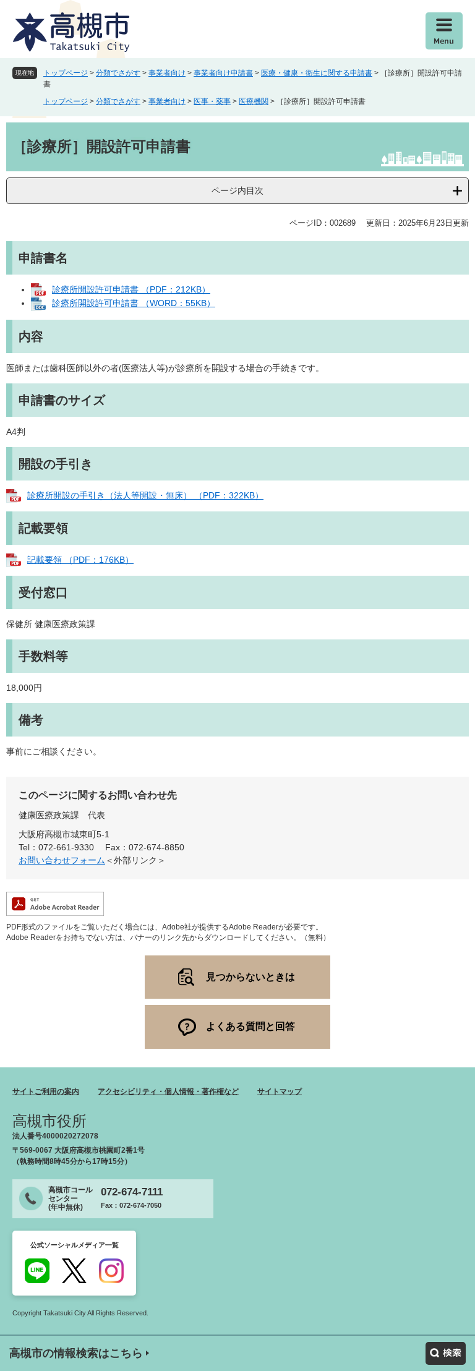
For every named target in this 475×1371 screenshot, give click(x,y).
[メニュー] (444, 30)
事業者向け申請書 (223, 73)
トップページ (65, 73)
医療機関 (253, 101)
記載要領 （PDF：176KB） (80, 560)
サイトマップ (279, 1091)
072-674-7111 (132, 1192)
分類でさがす (118, 73)
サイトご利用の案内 (45, 1091)
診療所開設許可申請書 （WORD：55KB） (133, 303)
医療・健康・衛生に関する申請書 (316, 73)
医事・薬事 (212, 101)
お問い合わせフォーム (62, 860)
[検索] (446, 1353)
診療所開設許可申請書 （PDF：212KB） (131, 289)
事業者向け (167, 73)
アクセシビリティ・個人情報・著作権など (168, 1091)
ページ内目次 (237, 190)
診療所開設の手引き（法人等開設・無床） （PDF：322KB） (145, 495)
